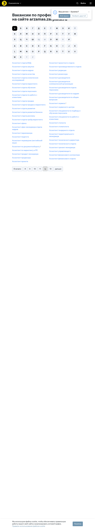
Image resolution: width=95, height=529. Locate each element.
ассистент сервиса (57, 103)
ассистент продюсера (21, 158)
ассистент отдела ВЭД (21, 63)
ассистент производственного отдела (65, 67)
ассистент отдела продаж (23, 101)
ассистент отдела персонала (24, 91)
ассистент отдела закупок (23, 67)
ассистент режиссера (58, 74)
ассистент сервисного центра (61, 107)
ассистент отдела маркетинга (24, 84)
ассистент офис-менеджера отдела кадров (27, 128)
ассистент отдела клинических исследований (25, 79)
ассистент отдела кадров (22, 70)
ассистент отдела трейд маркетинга (27, 120)
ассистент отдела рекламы (23, 116)
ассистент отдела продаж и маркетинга (28, 105)
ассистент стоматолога (59, 127)
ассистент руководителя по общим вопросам (64, 98)
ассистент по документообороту (26, 147)
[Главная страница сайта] (4, 3)
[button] (20, 28)
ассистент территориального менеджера (61, 135)
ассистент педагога (20, 137)
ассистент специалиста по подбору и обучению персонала (64, 112)
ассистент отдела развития (23, 108)
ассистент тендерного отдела (61, 130)
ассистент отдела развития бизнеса (27, 112)
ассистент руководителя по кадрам (64, 94)
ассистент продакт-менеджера (25, 154)
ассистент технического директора (64, 140)
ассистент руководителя (59, 78)
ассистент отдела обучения (23, 88)
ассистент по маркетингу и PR (25, 150)
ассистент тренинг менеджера (62, 147)
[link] (77, 3)
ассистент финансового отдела (62, 159)
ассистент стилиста (57, 123)
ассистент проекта (20, 161)
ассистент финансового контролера (64, 155)
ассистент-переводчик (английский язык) (27, 142)
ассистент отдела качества (23, 74)
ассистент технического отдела (62, 144)
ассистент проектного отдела (61, 63)
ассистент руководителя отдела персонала (62, 89)
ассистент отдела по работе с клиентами (24, 96)
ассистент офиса (19, 123)
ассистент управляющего (60, 151)
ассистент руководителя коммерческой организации (61, 82)
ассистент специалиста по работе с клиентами (64, 118)
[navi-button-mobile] (90, 3)
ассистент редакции (57, 70)
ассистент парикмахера (22, 133)
